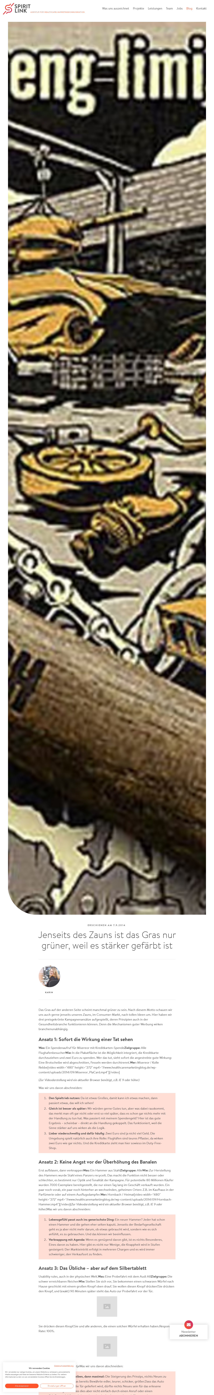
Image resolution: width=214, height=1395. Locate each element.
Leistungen (155, 8)
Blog (189, 8)
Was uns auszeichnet (115, 8)
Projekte (138, 8)
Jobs (179, 8)
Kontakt (201, 8)
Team (169, 8)
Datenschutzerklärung (64, 1366)
